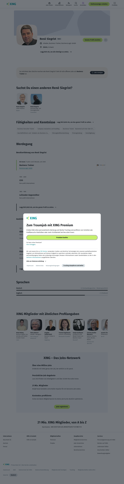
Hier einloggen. (31, 244)
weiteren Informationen (33, 257)
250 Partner (43, 251)
